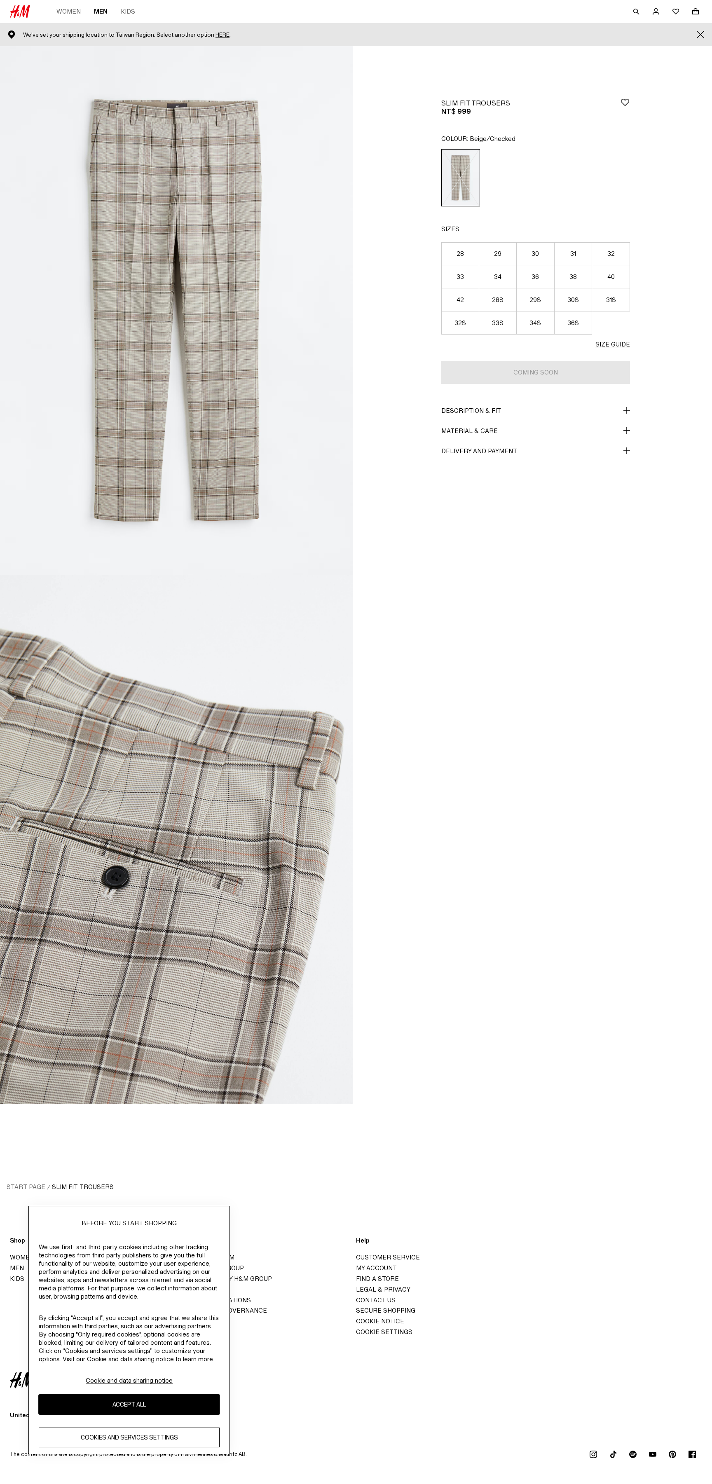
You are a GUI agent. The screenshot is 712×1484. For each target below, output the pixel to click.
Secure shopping (385, 1310)
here (222, 35)
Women (68, 11)
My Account (376, 1267)
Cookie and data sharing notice (129, 1380)
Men (101, 11)
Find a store (377, 1278)
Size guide (612, 344)
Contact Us (376, 1300)
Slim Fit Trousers (83, 1186)
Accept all (129, 1404)
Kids (128, 11)
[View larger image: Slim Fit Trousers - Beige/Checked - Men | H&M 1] (176, 310)
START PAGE (26, 1186)
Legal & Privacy (383, 1289)
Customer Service (388, 1257)
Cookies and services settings (129, 1437)
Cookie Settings (384, 1331)
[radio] (460, 177)
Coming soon (535, 372)
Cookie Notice (380, 1321)
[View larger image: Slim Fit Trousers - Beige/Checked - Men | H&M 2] (176, 839)
